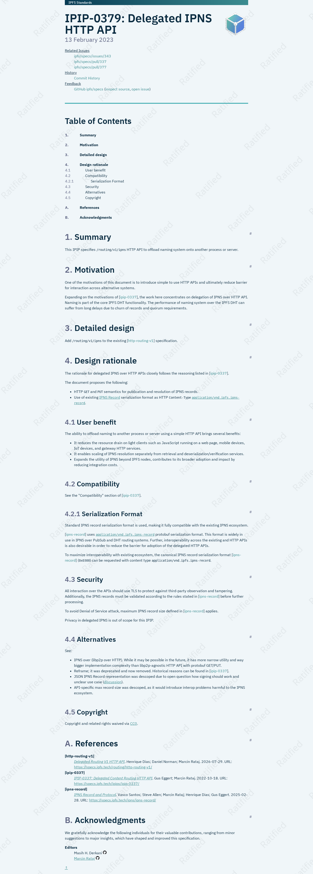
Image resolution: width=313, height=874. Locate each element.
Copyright (90, 197)
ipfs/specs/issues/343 (92, 56)
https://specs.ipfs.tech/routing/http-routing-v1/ (113, 767)
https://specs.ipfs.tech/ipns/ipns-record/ (122, 800)
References (89, 207)
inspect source (117, 89)
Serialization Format (102, 181)
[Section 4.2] (250, 481)
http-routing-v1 (141, 340)
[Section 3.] (250, 324)
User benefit (93, 170)
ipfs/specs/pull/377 (90, 67)
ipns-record (75, 534)
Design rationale (94, 164)
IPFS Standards (80, 2)
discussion (112, 682)
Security (89, 187)
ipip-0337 (128, 297)
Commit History (87, 78)
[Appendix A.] (250, 740)
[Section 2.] (250, 266)
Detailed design (93, 154)
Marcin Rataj (84, 858)
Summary (88, 135)
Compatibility (93, 176)
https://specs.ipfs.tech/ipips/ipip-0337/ (106, 783)
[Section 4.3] (250, 577)
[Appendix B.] (250, 816)
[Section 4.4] (250, 636)
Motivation (89, 145)
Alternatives (92, 192)
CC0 (133, 723)
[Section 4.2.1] (250, 512)
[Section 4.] (250, 357)
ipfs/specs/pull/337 (90, 61)
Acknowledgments (96, 217)
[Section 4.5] (250, 709)
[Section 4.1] (250, 419)
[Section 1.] (250, 233)
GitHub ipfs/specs (88, 89)
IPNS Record (109, 397)
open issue (140, 89)
